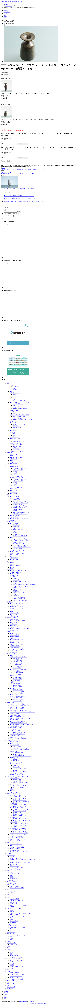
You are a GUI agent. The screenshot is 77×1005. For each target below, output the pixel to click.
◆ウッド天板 (13, 454)
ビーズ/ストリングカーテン (20, 771)
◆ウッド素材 (13, 822)
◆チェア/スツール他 (15, 393)
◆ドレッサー (13, 421)
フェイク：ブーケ (17, 779)
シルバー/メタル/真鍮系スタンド (21, 512)
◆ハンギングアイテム (16, 763)
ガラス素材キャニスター (19, 752)
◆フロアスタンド (14, 496)
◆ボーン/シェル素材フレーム (18, 716)
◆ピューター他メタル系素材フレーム (20, 721)
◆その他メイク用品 (15, 630)
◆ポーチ (12, 627)
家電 (8, 870)
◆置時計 (12, 564)
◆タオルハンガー (14, 573)
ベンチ (14, 397)
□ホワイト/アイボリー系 (19, 468)
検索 (5, 210)
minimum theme (23, 1001)
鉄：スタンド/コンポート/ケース (21, 820)
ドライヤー (16, 595)
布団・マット (16, 388)
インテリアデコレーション (14, 908)
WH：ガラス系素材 (18, 661)
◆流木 (11, 789)
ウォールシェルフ (17, 444)
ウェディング (10, 946)
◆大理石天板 (13, 455)
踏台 (14, 435)
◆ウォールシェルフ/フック (17, 443)
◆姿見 (11, 611)
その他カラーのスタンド (19, 507)
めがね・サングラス (15, 944)
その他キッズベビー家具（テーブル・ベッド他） (23, 859)
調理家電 (12, 965)
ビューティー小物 (11, 617)
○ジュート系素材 (17, 487)
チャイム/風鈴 (16, 767)
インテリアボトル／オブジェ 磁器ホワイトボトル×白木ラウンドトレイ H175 (22, 169)
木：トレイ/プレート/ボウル (20, 823)
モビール (9, 556)
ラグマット (10, 465)
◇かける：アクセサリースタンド (19, 839)
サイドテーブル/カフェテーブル (21, 408)
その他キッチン (14, 968)
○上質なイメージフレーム (17, 730)
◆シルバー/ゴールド (15, 688)
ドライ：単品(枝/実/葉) (19, 787)
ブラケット (16, 448)
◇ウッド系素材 (14, 650)
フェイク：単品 (17, 781)
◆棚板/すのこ (13, 460)
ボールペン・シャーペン (16, 900)
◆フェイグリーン (14, 778)
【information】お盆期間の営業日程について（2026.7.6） (19, 196)
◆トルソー (13, 430)
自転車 (8, 969)
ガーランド (16, 770)
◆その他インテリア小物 (16, 774)
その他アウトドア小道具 (16, 979)
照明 (8, 495)
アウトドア (10, 971)
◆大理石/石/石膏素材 (15, 795)
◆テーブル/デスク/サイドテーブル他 (19, 402)
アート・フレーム (11, 521)
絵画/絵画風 (16, 526)
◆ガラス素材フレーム (16, 719)
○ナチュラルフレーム (15, 727)
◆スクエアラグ (14, 466)
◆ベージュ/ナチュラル (16, 663)
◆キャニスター (14, 751)
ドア (14, 440)
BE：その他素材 (17, 668)
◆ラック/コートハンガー (16, 422)
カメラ (8, 895)
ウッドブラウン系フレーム (20, 542)
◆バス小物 (13, 583)
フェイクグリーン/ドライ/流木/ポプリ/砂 (17, 776)
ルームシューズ (11, 932)
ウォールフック (17, 446)
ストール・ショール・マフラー (18, 935)
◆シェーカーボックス (16, 844)
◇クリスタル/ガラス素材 (16, 644)
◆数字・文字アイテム (16, 762)
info (4, 15)
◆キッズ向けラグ (14, 493)
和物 (8, 985)
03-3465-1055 (8, 6)
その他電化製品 (14, 878)
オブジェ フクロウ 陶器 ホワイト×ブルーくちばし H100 (17, 188)
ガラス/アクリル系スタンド (20, 514)
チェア (14, 394)
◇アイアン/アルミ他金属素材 (18, 649)
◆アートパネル (14, 523)
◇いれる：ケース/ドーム (16, 837)
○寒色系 (15, 482)
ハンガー (15, 429)
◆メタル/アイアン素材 (16, 817)
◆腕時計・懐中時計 (15, 565)
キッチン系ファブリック (16, 966)
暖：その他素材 (17, 683)
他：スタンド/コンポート (19, 831)
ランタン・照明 (14, 977)
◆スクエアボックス (15, 845)
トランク (12, 892)
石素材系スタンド (17, 509)
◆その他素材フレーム (16, 726)
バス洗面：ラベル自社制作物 (20, 600)
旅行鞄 (8, 889)
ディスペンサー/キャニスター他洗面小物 (24, 584)
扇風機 (11, 877)
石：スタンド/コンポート (19, 798)
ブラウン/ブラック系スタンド (21, 506)
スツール (15, 396)
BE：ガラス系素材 (18, 666)
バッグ (11, 938)
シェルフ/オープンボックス (20, 418)
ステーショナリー (11, 897)
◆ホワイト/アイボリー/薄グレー (18, 657)
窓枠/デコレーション (18, 441)
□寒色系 (15, 471)
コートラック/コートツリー (20, 424)
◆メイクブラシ (14, 622)
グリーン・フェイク (12, 881)
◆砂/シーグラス (14, 792)
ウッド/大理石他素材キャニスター (22, 756)
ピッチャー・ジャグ (15, 961)
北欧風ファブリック (18, 529)
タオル (14, 576)
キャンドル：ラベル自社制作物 (21, 749)
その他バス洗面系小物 (19, 598)
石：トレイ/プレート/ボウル (20, 796)
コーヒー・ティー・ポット (17, 960)
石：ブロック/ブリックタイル (21, 801)
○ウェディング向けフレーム (17, 734)
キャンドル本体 (17, 746)
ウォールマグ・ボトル (16, 976)
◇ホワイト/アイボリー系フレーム (19, 704)
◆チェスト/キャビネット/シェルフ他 (19, 415)
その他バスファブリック (19, 581)
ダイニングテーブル (18, 404)
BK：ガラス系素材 (18, 672)
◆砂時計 (12, 567)
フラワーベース (11, 653)
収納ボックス (10, 842)
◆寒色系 (12, 675)
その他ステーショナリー (16, 906)
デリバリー (7, 12)
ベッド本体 (16, 386)
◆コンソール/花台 (15, 410)
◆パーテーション (14, 437)
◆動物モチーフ (14, 638)
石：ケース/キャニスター (19, 800)
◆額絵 (11, 537)
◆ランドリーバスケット (16, 603)
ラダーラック (16, 426)
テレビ (11, 872)
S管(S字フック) (17, 449)
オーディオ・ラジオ (15, 873)
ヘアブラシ (16, 594)
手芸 (8, 982)
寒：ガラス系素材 (17, 679)
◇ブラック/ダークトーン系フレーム (19, 707)
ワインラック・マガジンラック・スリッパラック (23, 913)
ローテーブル (16, 407)
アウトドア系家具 (14, 972)
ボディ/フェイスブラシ (19, 592)
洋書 (8, 894)
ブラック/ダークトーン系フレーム (22, 545)
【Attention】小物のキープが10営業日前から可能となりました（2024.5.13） (24, 201)
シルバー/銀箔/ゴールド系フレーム (22, 547)
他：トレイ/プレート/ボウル (20, 829)
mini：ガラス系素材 (18, 699)
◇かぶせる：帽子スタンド (17, 840)
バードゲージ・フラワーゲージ (18, 916)
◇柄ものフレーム (14, 713)
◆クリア (12, 655)
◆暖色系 (12, 682)
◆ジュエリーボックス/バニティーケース (21, 851)
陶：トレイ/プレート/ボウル (20, 804)
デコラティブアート (18, 531)
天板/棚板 (9, 452)
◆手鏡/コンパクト (15, 616)
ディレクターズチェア (19, 400)
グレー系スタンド (17, 504)
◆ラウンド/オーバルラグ (16, 477)
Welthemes (31, 1001)
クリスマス (10, 949)
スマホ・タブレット (12, 983)
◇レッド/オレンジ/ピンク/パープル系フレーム (22, 712)
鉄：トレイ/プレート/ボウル (20, 818)
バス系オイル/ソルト (18, 587)
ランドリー (10, 602)
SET (8, 382)
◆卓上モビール (14, 559)
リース (11, 952)
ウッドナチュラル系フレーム (20, 540)
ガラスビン (16, 760)
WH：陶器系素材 (17, 660)
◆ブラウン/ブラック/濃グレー (18, 669)
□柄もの (15, 474)
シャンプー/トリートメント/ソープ (22, 586)
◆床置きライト (14, 520)
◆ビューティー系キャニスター (18, 620)
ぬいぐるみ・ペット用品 (16, 867)
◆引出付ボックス (14, 850)
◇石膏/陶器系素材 (15, 647)
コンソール (16, 411)
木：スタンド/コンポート (19, 825)
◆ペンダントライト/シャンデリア (19, 518)
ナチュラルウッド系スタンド (20, 503)
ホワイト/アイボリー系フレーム (21, 539)
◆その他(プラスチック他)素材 (18, 828)
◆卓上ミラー (13, 614)
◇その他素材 (13, 652)
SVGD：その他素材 (18, 693)
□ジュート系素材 (17, 476)
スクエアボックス (14, 886)
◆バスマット (13, 492)
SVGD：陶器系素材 (18, 690)
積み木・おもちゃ (14, 866)
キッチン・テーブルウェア (14, 958)
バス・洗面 (10, 569)
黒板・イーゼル (14, 914)
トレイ (11, 910)
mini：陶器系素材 (17, 697)
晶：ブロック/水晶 (18, 814)
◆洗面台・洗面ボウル (16, 572)
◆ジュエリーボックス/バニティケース (20, 628)
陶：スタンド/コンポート (19, 806)
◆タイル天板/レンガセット (17, 457)
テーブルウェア (14, 963)
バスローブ (16, 580)
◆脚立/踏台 (13, 432)
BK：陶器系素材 (17, 671)
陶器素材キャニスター (19, 754)
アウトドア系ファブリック (17, 974)
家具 (8, 383)
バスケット (13, 911)
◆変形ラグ (13, 488)
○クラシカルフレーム (15, 729)
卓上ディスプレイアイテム (14, 793)
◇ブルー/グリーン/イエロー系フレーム (20, 710)
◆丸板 (11, 462)
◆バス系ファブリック (16, 575)
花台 (14, 413)
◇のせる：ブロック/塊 (16, 836)
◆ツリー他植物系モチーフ (17, 639)
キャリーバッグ (14, 891)
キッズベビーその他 (15, 869)
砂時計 (11, 917)
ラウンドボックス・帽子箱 (17, 888)
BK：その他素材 (17, 674)
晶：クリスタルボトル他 (19, 815)
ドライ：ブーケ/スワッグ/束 (20, 785)
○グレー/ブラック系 (18, 481)
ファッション (10, 933)
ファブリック (10, 924)
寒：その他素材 (17, 680)
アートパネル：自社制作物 (20, 536)
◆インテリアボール (15, 741)
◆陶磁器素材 (13, 803)
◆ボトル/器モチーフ (15, 636)
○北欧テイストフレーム (16, 737)
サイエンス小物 (11, 987)
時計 (8, 561)
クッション (13, 925)
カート (6, 4)
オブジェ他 (10, 880)
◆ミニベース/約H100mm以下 (17, 696)
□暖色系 (15, 473)
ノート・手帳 (13, 903)
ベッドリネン (16, 389)
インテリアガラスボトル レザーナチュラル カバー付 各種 (17, 174)
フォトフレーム (11, 702)
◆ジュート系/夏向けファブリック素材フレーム (22, 718)
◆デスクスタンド (14, 515)
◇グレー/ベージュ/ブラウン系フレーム (20, 705)
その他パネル (16, 534)
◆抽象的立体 (13, 633)
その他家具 (10, 853)
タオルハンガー (17, 427)
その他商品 (10, 988)
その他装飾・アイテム (16, 957)
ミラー (8, 609)
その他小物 (13, 922)
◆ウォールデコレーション (17, 553)
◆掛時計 (12, 562)
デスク (14, 405)
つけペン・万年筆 (14, 899)
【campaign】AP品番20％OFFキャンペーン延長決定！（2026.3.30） (22, 198)
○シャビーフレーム (15, 735)
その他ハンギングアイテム (20, 773)
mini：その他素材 (17, 701)
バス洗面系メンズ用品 (19, 597)
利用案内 (6, 10)
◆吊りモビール (14, 558)
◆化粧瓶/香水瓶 (14, 619)
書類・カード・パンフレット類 (18, 905)
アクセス (6, 13)
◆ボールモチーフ (14, 635)
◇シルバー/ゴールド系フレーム (18, 708)
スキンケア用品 (17, 589)
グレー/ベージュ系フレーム (20, 543)
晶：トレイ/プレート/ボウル (20, 809)
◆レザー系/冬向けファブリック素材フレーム (22, 724)
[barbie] (12, 1)
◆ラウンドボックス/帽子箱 (17, 847)
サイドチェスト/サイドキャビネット (22, 419)
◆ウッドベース (14, 694)
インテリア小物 (11, 740)
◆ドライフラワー (14, 784)
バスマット (16, 578)
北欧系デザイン (17, 499)
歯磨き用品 (16, 591)
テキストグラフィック (19, 528)
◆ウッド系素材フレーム (16, 715)
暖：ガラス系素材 (17, 686)
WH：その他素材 (17, 658)
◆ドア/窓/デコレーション (16, 438)
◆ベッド (12, 385)
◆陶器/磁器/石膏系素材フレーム (18, 723)
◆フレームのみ (14, 554)
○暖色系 (15, 484)
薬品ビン (15, 759)
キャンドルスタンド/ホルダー (21, 748)
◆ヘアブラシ (13, 624)
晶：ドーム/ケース (18, 812)
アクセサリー (10, 941)
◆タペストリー (14, 551)
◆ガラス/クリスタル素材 (16, 807)
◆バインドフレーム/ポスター (18, 550)
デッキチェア (16, 399)
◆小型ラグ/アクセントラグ (17, 490)
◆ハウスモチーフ (14, 641)
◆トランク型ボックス (16, 848)
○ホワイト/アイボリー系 (19, 479)
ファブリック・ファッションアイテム (20, 862)
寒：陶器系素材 (17, 677)
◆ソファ (12, 391)
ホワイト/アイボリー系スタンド (21, 501)
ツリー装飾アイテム (15, 955)
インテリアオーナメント (19, 768)
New (8, 380)
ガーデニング (10, 980)
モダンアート (16, 525)
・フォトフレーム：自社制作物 (18, 738)
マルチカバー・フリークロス (17, 927)
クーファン (13, 861)
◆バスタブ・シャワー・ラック (18, 570)
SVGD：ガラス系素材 (18, 691)
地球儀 (11, 919)
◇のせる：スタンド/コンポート (18, 834)
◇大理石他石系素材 (15, 646)
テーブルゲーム (14, 921)
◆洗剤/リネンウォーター (16, 606)
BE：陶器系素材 (17, 664)
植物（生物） (13, 883)
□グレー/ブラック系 (18, 470)
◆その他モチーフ (14, 642)
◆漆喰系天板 (13, 459)
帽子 (11, 936)
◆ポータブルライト (15, 517)
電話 (11, 875)
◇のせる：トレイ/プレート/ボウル (19, 833)
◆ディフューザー (14, 743)
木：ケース (16, 826)
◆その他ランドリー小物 (16, 608)
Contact (5, 16)
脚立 (14, 433)
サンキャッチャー (17, 765)
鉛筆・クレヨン (14, 902)
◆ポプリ (12, 790)
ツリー (11, 950)
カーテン (12, 930)
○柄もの (15, 485)
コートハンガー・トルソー (17, 858)
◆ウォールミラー (14, 613)
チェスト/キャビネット (19, 416)
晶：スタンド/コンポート (19, 811)
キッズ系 (15, 532)
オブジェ (9, 631)
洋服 (11, 939)
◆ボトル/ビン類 (14, 757)
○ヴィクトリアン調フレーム (17, 732)
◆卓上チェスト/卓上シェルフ (18, 451)
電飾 (11, 954)
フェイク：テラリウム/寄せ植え (21, 782)
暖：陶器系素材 (17, 685)
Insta (5, 17)
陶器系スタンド (17, 510)
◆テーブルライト (14, 498)
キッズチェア (13, 856)
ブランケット (13, 928)
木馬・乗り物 (13, 864)
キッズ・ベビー (11, 855)
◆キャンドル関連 (14, 745)
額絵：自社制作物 (17, 548)
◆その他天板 (13, 463)
